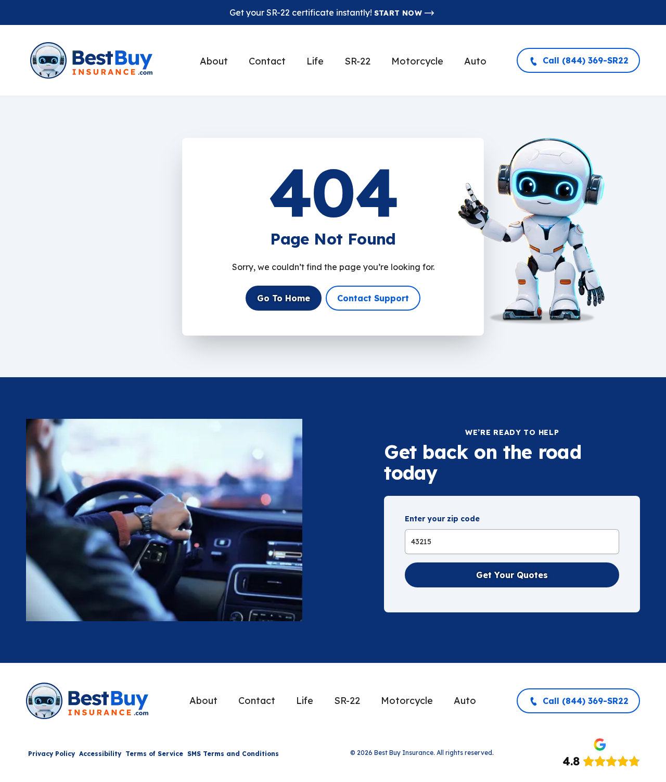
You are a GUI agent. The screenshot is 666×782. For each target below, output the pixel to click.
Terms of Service (154, 754)
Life (315, 61)
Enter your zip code (442, 518)
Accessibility (100, 754)
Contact (267, 61)
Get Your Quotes (512, 575)
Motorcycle (417, 61)
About (214, 61)
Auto (475, 61)
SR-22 (357, 61)
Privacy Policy (51, 754)
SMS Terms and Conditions (233, 754)
